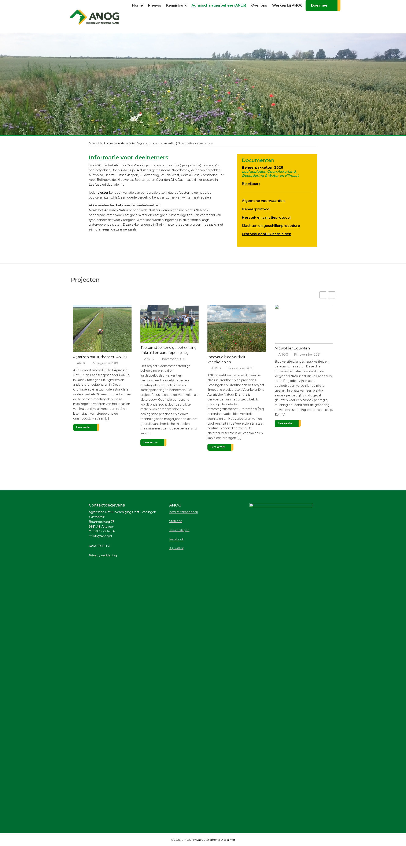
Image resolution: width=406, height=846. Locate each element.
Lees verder (83, 427)
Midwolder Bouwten (292, 348)
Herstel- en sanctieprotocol (266, 217)
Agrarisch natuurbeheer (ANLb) (100, 357)
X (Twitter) (176, 548)
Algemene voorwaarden (263, 201)
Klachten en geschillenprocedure (271, 226)
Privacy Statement (206, 839)
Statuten (175, 521)
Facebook (176, 539)
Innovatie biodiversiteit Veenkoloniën (226, 359)
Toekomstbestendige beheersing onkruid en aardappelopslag (168, 350)
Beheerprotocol (256, 209)
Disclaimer (228, 839)
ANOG (81, 363)
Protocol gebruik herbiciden (266, 234)
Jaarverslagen (179, 530)
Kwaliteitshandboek (183, 512)
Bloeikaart (251, 184)
